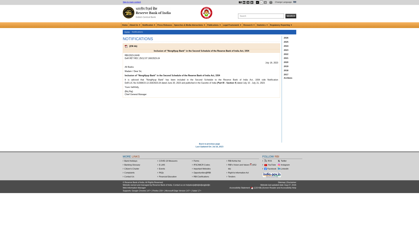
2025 (286, 42)
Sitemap (281, 182)
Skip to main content (132, 2)
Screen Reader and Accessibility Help (279, 188)
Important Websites (202, 169)
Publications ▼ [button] (214, 25)
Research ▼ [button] (249, 25)
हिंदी (294, 2)
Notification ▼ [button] (148, 25)
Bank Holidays (130, 161)
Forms (196, 161)
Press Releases (164, 25)
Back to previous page (209, 144)
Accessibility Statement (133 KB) (245, 188)
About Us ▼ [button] (135, 25)
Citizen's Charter (131, 169)
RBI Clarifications (201, 177)
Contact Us (129, 177)
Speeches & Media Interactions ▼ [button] (189, 25)
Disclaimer (291, 182)
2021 (286, 58)
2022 (286, 54)
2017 (286, 74)
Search (291, 16)
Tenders (231, 177)
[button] (240, 2)
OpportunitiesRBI (202, 173)
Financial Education (168, 177)
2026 (286, 38)
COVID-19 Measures (168, 161)
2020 (286, 62)
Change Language (283, 2)
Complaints (129, 173)
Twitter (284, 161)
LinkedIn (285, 169)
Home (125, 25)
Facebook (271, 169)
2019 (286, 66)
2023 (286, 50)
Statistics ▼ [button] (262, 25)
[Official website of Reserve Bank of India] (147, 12)
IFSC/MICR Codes (202, 165)
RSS (270, 161)
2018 (286, 70)
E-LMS (162, 165)
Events (162, 169)
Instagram (285, 165)
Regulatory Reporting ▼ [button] (281, 25)
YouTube (272, 165)
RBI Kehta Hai (234, 161)
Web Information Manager (134, 188)
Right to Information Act (238, 173)
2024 (286, 46)
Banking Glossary (132, 165)
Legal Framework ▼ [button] (232, 25)
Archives (288, 78)
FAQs (161, 173)
